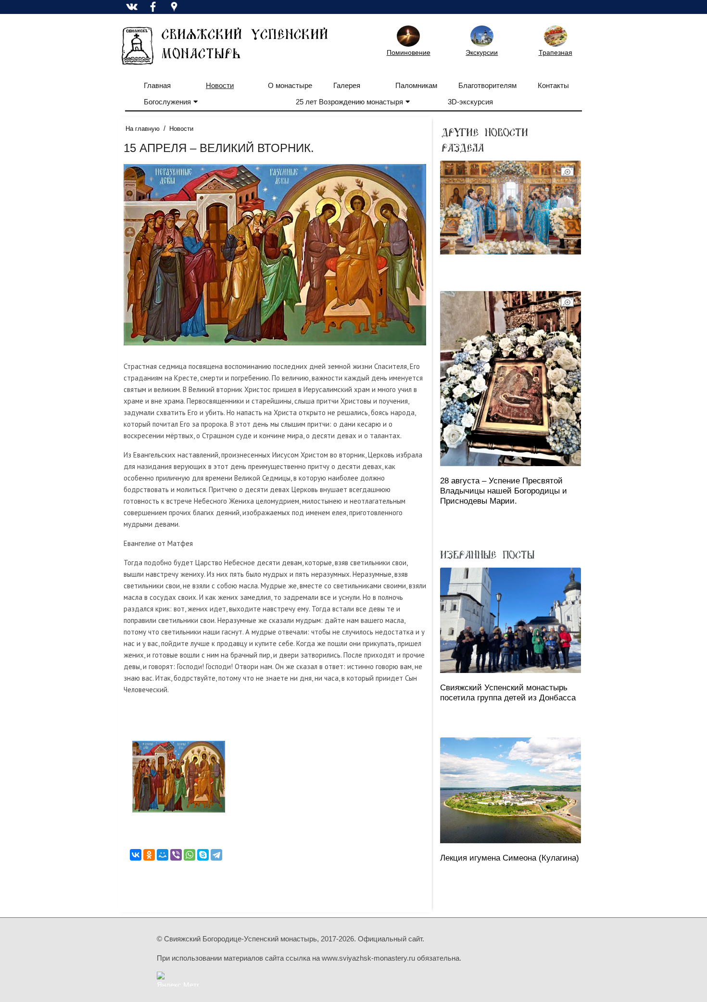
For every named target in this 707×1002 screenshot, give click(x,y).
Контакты (553, 85)
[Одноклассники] (149, 855)
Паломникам (416, 85)
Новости (220, 85)
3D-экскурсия (470, 102)
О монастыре (290, 85)
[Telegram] (216, 855)
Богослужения (167, 102)
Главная (157, 85)
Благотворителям (487, 85)
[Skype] (203, 855)
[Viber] (176, 855)
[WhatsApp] (189, 855)
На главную (143, 128)
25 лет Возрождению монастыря (349, 102)
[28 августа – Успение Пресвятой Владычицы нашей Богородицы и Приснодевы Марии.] (510, 378)
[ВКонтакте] (135, 855)
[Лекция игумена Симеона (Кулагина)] (510, 790)
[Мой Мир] (162, 855)
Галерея (346, 85)
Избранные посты (487, 554)
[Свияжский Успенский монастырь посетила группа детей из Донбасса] (510, 620)
